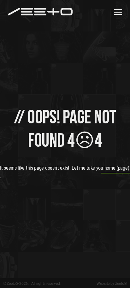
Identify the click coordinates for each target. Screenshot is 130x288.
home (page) (116, 168)
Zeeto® (121, 283)
